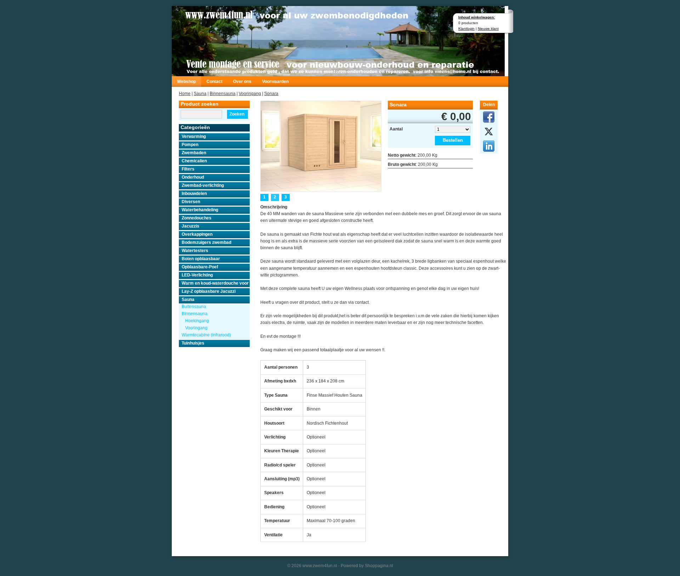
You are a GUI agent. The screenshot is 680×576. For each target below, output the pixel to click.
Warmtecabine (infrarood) (206, 334)
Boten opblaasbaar (201, 258)
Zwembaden (194, 152)
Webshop (186, 81)
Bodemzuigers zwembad (206, 242)
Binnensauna (223, 93)
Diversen (191, 201)
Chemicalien (194, 160)
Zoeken (237, 114)
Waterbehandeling (200, 209)
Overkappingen (197, 234)
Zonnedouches (196, 218)
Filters (188, 169)
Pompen (190, 144)
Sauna (200, 93)
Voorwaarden (275, 81)
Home (185, 93)
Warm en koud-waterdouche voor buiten (216, 283)
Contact (214, 81)
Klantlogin (466, 28)
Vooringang (250, 93)
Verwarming (194, 136)
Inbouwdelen (194, 193)
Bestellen (453, 140)
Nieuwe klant (488, 28)
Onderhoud (193, 177)
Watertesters (195, 250)
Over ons (242, 81)
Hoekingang (197, 320)
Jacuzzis (190, 226)
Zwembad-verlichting (203, 185)
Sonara (271, 93)
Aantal (396, 129)
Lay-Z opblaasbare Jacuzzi (209, 291)
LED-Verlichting (197, 275)
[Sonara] (321, 145)
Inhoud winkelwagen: (476, 17)
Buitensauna (194, 306)
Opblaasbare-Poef (200, 266)
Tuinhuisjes (193, 343)
